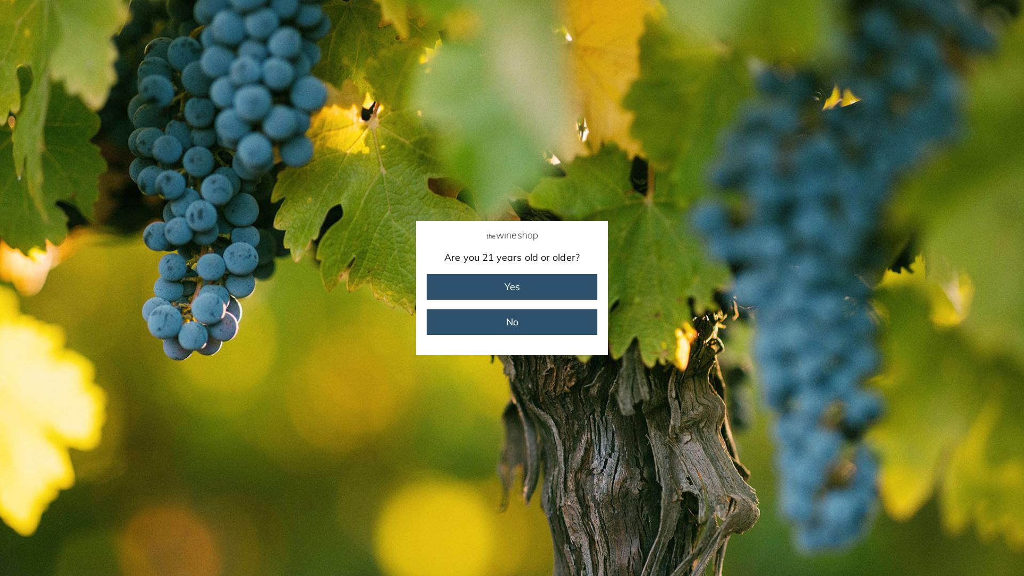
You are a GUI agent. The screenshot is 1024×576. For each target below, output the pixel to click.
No (512, 322)
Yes (512, 287)
